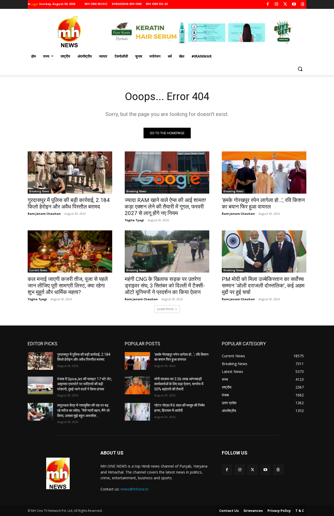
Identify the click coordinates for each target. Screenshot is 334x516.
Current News (38, 270)
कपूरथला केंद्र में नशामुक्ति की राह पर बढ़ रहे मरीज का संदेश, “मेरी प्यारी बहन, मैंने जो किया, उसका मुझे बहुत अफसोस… (83, 410)
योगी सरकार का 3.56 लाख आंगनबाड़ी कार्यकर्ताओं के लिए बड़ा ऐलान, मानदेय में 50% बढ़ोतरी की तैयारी (178, 384)
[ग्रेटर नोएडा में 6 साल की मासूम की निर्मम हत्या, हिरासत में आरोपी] (137, 412)
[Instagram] (276, 4)
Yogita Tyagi (134, 220)
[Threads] (303, 4)
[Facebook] (268, 4)
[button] (300, 69)
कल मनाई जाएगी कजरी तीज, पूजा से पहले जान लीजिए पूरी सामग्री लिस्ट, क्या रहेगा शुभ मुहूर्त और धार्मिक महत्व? (68, 285)
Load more (165, 309)
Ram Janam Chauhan (44, 214)
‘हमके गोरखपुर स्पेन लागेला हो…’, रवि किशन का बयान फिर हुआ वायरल (263, 203)
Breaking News (39, 191)
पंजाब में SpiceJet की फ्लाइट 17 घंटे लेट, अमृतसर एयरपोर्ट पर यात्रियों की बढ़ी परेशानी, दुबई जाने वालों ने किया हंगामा (84, 384)
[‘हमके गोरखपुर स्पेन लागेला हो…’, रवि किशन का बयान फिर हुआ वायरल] (264, 172)
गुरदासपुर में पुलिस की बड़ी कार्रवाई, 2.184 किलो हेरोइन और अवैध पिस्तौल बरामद (69, 203)
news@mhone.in (134, 489)
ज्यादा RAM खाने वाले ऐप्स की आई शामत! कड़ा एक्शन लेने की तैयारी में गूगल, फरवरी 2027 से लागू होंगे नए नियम (165, 206)
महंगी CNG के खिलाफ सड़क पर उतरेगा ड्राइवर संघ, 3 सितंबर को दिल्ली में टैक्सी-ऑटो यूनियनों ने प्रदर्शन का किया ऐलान (165, 285)
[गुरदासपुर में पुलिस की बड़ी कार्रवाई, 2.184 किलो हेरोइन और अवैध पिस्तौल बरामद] (70, 172)
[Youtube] (294, 4)
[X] (285, 4)
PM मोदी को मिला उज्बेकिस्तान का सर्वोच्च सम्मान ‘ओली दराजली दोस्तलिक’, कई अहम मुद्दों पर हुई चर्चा (263, 285)
